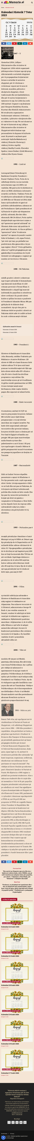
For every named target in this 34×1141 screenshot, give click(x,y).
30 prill (16, 799)
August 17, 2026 (5, 1016)
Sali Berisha (8, 829)
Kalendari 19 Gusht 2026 (10, 1014)
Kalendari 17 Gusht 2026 (10, 1073)
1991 (21, 793)
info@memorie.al (17, 1112)
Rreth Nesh (4, 1133)
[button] (3, 1137)
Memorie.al (5, 1136)
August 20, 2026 (5, 929)
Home (2, 7)
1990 (18, 728)
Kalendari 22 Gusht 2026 (10, 329)
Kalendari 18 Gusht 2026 (10, 1044)
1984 (12, 728)
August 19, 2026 (5, 987)
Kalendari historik (9, 7)
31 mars (16, 793)
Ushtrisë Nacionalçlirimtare (14, 749)
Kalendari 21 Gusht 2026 (10, 332)
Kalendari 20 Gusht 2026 (10, 985)
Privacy (12, 1133)
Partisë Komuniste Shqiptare (14, 746)
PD (30, 826)
